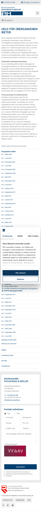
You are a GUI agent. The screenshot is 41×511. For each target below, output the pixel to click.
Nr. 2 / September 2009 (8, 332)
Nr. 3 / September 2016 (8, 203)
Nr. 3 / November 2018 (8, 181)
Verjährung (7, 284)
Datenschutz (8, 500)
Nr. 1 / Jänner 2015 (7, 226)
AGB (29, 500)
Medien (3, 350)
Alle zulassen (20, 273)
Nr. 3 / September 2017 (8, 192)
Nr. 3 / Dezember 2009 (8, 325)
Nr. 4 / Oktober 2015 (7, 215)
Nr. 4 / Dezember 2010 (8, 306)
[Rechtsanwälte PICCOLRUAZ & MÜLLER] (14, 11)
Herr (8, 413)
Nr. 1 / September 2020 (8, 173)
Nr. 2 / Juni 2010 (6, 313)
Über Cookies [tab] (33, 236)
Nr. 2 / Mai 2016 (6, 207)
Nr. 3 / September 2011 (8, 294)
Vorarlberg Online (7, 355)
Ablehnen (20, 279)
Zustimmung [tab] (7, 236)
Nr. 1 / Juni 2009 (6, 336)
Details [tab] (20, 236)
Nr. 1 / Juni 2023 (6, 158)
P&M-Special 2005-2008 (8, 340)
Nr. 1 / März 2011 (6, 302)
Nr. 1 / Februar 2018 (7, 188)
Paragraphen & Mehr (8, 151)
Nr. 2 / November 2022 (8, 162)
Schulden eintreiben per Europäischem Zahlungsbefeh (21, 288)
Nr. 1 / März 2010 (6, 321)
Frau (18, 413)
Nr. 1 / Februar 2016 (7, 211)
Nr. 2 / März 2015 (6, 222)
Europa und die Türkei (10, 286)
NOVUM (4, 361)
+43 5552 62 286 (9, 2)
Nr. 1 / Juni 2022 (6, 166)
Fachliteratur (5, 366)
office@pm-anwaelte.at (31, 2)
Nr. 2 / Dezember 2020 (8, 169)
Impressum (20, 500)
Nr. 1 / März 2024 (6, 154)
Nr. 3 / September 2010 (8, 309)
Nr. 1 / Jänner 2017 (7, 200)
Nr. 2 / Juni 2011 (6, 298)
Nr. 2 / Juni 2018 (6, 184)
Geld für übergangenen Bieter (13, 291)
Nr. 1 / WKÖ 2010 (6, 317)
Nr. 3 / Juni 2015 (6, 218)
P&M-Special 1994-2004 (8, 343)
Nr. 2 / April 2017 (6, 196)
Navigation (8, 20)
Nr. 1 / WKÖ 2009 (6, 328)
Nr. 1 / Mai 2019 (6, 177)
